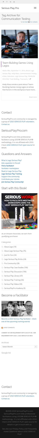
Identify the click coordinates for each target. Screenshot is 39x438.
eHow (4, 76)
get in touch (20, 424)
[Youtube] (14, 1)
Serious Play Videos (11, 284)
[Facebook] (7, 1)
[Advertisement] (17, 368)
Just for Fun (8, 255)
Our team (25, 22)
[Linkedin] (10, 1)
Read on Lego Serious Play (11, 171)
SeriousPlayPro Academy (13, 288)
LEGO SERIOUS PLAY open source (19, 145)
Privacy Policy (18, 429)
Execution (10, 76)
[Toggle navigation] (35, 8)
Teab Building (14, 79)
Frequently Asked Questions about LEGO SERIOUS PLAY (20, 431)
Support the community (10, 176)
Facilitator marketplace (10, 168)
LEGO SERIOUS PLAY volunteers (22, 121)
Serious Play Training (12, 280)
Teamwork (23, 79)
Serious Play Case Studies (14, 267)
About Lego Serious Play (13, 251)
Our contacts (33, 22)
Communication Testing (28, 73)
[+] (19, 44)
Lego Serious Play (21, 76)
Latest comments (9, 327)
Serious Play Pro (10, 8)
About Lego (8, 247)
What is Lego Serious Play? (11, 160)
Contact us (5, 124)
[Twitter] (3, 1)
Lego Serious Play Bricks (13, 259)
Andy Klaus (15, 73)
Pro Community (10, 263)
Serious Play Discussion (13, 272)
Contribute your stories (10, 179)
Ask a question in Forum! (10, 163)
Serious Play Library (11, 276)
